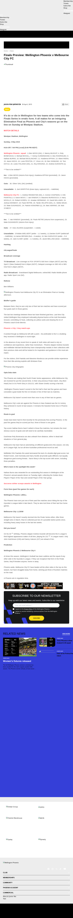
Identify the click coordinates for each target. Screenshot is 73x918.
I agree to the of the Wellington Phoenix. (33, 609)
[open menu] (1, 15)
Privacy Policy (28, 609)
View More (66, 633)
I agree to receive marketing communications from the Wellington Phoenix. (36, 612)
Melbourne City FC (11, 195)
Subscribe (36, 618)
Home (6, 51)
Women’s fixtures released (17, 661)
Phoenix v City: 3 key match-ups (17, 328)
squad (23, 153)
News (12, 51)
